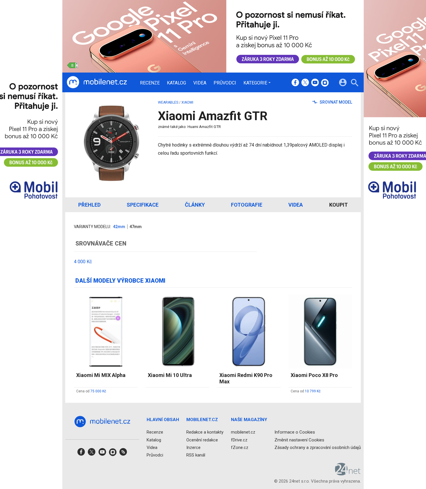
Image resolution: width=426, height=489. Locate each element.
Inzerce (193, 447)
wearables (168, 102)
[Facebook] (295, 83)
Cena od (91, 391)
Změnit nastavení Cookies (299, 439)
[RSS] (123, 453)
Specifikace (143, 205)
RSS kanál (195, 455)
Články (195, 205)
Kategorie (255, 82)
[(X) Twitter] (305, 83)
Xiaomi (187, 102)
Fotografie (246, 205)
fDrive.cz (239, 439)
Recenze (150, 83)
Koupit (338, 205)
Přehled (89, 205)
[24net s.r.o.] (348, 473)
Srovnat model (335, 102)
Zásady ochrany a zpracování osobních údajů (317, 447)
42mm (119, 226)
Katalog (176, 83)
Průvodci (225, 83)
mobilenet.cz (243, 432)
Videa (199, 83)
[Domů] (97, 82)
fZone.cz (239, 447)
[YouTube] (315, 83)
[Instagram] (325, 83)
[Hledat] (354, 83)
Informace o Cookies (294, 432)
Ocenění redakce (202, 439)
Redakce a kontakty (204, 432)
